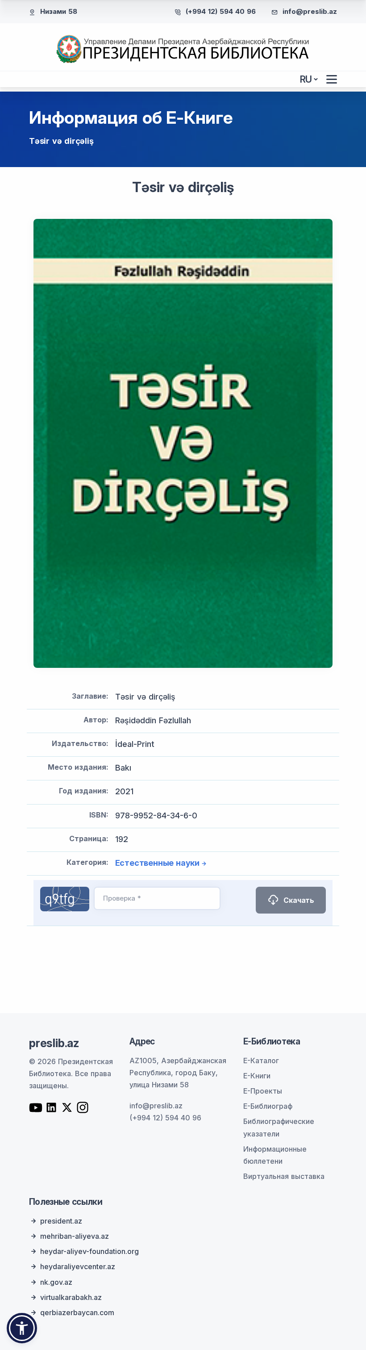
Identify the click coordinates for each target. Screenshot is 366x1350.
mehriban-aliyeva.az (74, 1236)
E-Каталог (261, 1060)
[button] (22, 1328)
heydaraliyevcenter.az (77, 1266)
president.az (61, 1220)
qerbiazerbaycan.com (77, 1312)
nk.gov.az (56, 1282)
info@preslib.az (310, 11)
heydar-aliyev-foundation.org (89, 1251)
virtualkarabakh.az (71, 1297)
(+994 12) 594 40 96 (221, 11)
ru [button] (306, 79)
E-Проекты (262, 1090)
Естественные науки (157, 863)
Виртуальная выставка (283, 1176)
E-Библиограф (267, 1106)
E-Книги (256, 1075)
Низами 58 (58, 11)
